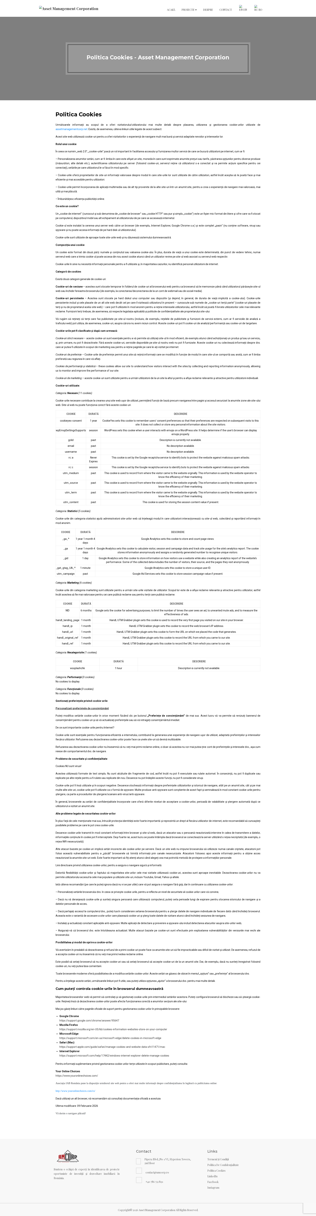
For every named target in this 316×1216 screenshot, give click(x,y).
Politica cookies (216, 1170)
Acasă (171, 10)
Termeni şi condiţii (218, 1159)
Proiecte (188, 10)
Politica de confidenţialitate (223, 1165)
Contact (225, 10)
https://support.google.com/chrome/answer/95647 (89, 1020)
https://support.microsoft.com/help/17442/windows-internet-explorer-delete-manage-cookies (114, 1055)
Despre (208, 10)
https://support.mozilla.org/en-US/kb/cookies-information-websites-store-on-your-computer (113, 1029)
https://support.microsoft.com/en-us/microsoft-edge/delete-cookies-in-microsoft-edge (110, 1038)
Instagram (213, 1187)
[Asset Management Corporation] (68, 8)
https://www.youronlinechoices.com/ (77, 1075)
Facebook (213, 1182)
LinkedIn (212, 1176)
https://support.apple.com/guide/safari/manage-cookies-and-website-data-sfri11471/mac (112, 1046)
